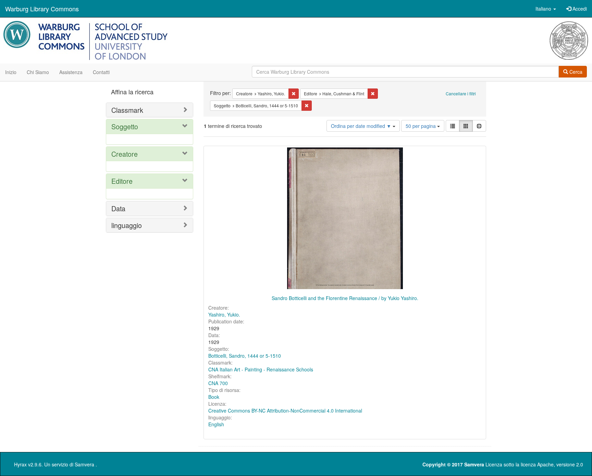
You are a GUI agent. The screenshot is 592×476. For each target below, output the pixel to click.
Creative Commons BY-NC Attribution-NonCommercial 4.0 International (285, 410)
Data (118, 208)
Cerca (575, 71)
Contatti (101, 72)
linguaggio (126, 225)
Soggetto (124, 126)
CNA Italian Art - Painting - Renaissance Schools (260, 369)
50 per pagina (421, 125)
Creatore (124, 154)
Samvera (84, 464)
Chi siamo (38, 72)
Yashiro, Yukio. (224, 314)
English (216, 424)
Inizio (10, 72)
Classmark (127, 110)
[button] (545, 8)
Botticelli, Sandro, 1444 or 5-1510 (244, 355)
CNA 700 (218, 383)
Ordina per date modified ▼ (362, 125)
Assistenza (71, 72)
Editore (122, 181)
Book (213, 396)
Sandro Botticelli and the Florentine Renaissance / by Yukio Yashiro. (345, 298)
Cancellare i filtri (461, 93)
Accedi (579, 8)
